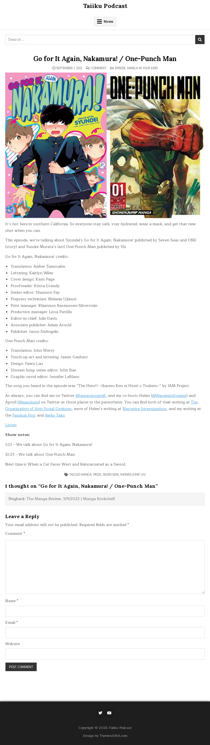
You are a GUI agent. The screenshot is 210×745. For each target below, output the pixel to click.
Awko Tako (55, 415)
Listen (10, 425)
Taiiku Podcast (105, 6)
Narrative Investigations (144, 409)
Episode (120, 68)
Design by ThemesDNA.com (105, 735)
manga (86, 474)
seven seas (111, 474)
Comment (15, 534)
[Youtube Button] (109, 713)
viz (143, 474)
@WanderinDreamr (169, 395)
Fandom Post (24, 415)
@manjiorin (29, 402)
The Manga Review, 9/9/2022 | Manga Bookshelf (71, 499)
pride (97, 474)
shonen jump (129, 474)
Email (11, 623)
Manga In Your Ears (142, 68)
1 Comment (99, 68)
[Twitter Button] (100, 713)
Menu (108, 21)
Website (12, 644)
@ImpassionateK (90, 395)
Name (11, 601)
